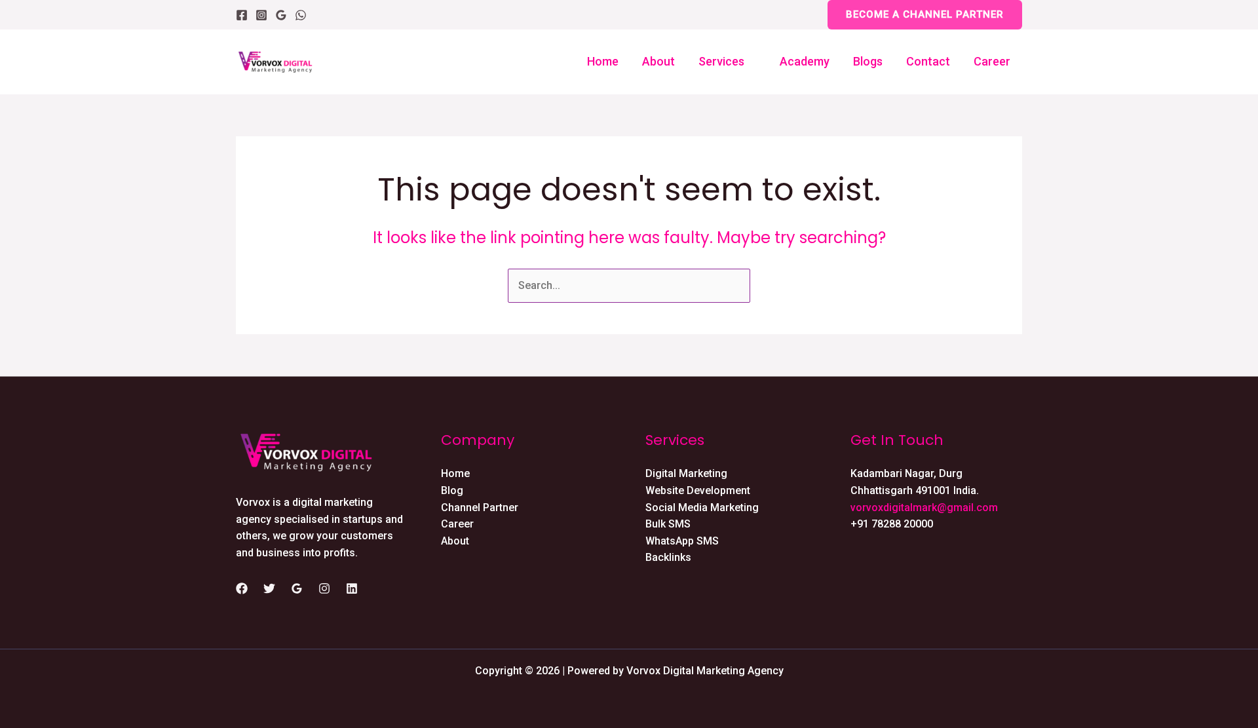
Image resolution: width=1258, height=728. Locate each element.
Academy (804, 61)
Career (992, 61)
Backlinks (668, 557)
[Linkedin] (352, 588)
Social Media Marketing (702, 507)
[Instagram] (261, 15)
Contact (928, 61)
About (658, 61)
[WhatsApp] (301, 15)
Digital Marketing (686, 473)
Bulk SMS (668, 524)
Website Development (697, 490)
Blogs (868, 61)
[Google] (281, 15)
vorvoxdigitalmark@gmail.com (924, 507)
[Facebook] (242, 15)
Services (721, 61)
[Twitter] (269, 588)
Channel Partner (479, 507)
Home (603, 61)
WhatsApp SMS (682, 541)
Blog (452, 490)
